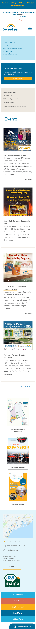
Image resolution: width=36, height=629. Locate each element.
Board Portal (18, 613)
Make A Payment (18, 601)
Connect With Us (24, 627)
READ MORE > (28, 179)
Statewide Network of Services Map (18, 430)
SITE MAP (12, 566)
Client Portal (18, 595)
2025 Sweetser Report (17, 467)
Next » (27, 386)
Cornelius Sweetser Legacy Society (15, 106)
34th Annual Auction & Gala (15, 155)
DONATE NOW (18, 78)
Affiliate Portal (18, 619)
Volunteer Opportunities (11, 99)
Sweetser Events (9, 102)
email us (21, 14)
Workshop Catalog (18, 504)
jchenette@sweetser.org (10, 54)
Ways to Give (8, 95)
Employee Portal (18, 607)
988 (24, 17)
